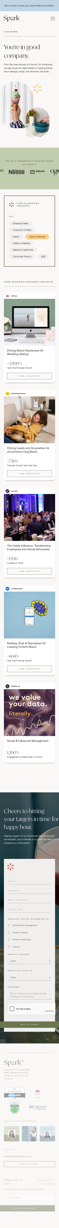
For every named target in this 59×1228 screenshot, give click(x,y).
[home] (12, 18)
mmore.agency (48, 1183)
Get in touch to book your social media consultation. (29, 5)
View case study (29, 376)
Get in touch (29, 1164)
